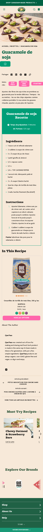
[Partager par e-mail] (25, 74)
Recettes (14, 46)
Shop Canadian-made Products (20, 3)
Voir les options (21, 318)
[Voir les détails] (21, 275)
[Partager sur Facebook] (11, 74)
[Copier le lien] (30, 74)
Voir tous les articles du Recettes (20, 400)
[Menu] (4, 9)
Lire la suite (10, 442)
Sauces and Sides (24, 83)
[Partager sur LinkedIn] (16, 74)
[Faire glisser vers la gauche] (2, 434)
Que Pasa (13, 84)
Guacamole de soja (29, 46)
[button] (34, 9)
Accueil (5, 46)
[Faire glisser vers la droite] (40, 434)
